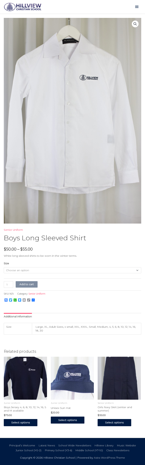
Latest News (47, 445)
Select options (20, 422)
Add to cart (26, 284)
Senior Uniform (13, 229)
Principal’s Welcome (22, 445)
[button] (135, 24)
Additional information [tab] (18, 316)
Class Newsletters (117, 450)
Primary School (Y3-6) (58, 450)
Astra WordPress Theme (109, 457)
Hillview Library (103, 445)
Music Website (126, 445)
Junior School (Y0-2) (28, 450)
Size (6, 263)
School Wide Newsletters (74, 445)
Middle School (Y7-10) (89, 450)
